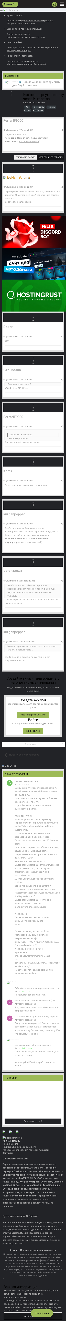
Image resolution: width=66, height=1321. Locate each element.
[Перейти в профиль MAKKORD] (11, 82)
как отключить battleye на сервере (33, 1045)
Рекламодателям (11, 1141)
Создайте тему (14, 20)
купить (26, 34)
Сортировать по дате (25, 157)
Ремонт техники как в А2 (27, 781)
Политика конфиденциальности (38, 1250)
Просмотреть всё (33, 1121)
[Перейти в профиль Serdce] (10, 783)
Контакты (8, 1153)
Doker (8, 327)
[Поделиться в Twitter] (11, 766)
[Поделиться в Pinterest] (15, 766)
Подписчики (31, 744)
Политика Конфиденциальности (19, 1147)
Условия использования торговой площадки (26, 1150)
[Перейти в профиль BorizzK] (12, 983)
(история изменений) (29, 141)
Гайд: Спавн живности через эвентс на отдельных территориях (37, 988)
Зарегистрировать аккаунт (33, 715)
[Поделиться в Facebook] (12, 766)
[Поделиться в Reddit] (8, 766)
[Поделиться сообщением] (62, 130)
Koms (7, 471)
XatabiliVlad (12, 571)
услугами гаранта (30, 61)
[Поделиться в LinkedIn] (5, 766)
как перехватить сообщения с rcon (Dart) (36, 1000)
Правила (26, 1294)
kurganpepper (14, 514)
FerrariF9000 (39, 102)
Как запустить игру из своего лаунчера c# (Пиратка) (37, 1016)
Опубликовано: (18, 130)
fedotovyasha (29, 1004)
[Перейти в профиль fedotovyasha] (10, 1002)
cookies (8, 1304)
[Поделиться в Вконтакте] (3, 766)
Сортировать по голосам (50, 157)
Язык (13, 1250)
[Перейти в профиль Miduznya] (13, 1040)
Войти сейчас (33, 731)
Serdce (25, 784)
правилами (52, 47)
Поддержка (42, 1313)
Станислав (12, 370)
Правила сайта (10, 1144)
